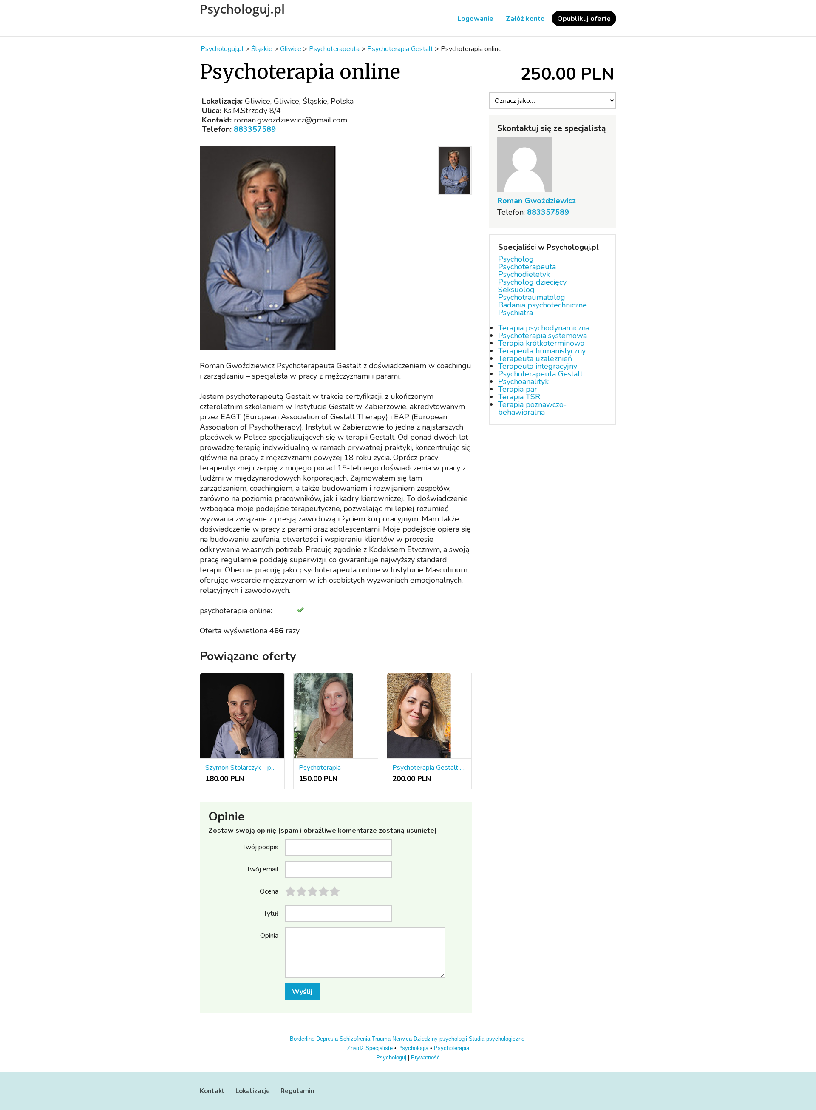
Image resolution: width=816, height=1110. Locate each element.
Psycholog (516, 259)
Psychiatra (515, 312)
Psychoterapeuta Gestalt (540, 374)
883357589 (255, 129)
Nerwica (402, 1039)
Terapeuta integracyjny (537, 366)
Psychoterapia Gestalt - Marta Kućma (429, 767)
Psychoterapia (320, 767)
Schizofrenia (355, 1039)
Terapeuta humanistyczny (542, 351)
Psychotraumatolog (531, 297)
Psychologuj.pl (242, 9)
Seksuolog (516, 290)
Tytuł (271, 913)
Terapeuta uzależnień (535, 358)
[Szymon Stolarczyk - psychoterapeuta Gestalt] (242, 716)
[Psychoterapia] (336, 716)
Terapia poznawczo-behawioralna (532, 408)
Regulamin (297, 1091)
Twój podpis (260, 846)
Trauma (381, 1039)
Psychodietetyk (524, 274)
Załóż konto (525, 18)
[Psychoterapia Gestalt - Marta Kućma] (429, 716)
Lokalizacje (252, 1091)
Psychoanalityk (523, 381)
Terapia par (517, 389)
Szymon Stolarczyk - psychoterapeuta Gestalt (242, 767)
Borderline (302, 1039)
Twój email (262, 869)
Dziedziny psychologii (440, 1039)
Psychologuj (391, 1057)
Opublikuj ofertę (584, 18)
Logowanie (475, 18)
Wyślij (302, 991)
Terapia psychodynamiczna (543, 328)
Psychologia (413, 1048)
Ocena (269, 891)
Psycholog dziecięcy (532, 282)
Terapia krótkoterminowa (541, 343)
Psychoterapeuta (527, 267)
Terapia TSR (519, 397)
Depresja (327, 1039)
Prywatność (425, 1057)
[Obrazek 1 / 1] (317, 248)
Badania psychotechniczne (542, 305)
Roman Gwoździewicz (536, 201)
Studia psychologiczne (496, 1039)
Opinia (269, 935)
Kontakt (212, 1091)
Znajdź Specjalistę (370, 1048)
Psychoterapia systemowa (542, 335)
